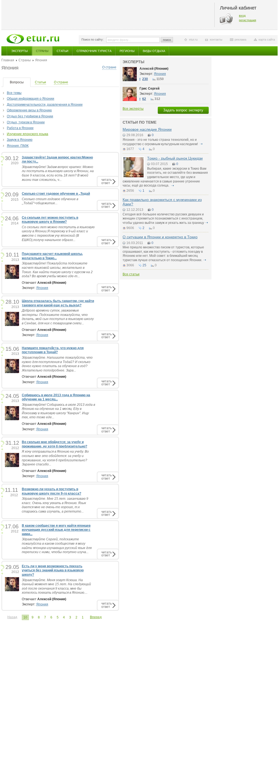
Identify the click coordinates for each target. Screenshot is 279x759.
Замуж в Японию (19, 140)
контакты (216, 39)
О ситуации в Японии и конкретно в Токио (160, 237)
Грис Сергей (149, 88)
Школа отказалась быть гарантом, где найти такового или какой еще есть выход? (58, 303)
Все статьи (131, 274)
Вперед (96, 617)
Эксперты (19, 51)
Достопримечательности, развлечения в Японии (45, 104)
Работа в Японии (20, 128)
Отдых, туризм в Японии (26, 122)
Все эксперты (133, 109)
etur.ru (193, 39)
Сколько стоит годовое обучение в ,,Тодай (56, 194)
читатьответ (106, 181)
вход (242, 15)
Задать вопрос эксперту (183, 110)
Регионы (127, 51)
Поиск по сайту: (92, 39)
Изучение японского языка (27, 134)
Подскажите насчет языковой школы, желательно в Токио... (52, 256)
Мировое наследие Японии (147, 129)
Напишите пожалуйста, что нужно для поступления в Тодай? (53, 350)
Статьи (62, 51)
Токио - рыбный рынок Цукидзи (175, 158)
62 (144, 99)
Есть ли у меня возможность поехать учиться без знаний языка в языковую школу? (53, 570)
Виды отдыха (154, 51)
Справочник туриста (94, 51)
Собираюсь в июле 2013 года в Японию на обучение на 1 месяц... (56, 397)
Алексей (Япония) (154, 69)
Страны (42, 51)
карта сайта (267, 39)
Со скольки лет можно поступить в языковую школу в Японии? (50, 220)
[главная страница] (33, 39)
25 (144, 265)
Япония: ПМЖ (18, 146)
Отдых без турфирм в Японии (30, 116)
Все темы (14, 93)
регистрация (247, 20)
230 (145, 79)
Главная (7, 60)
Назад (12, 617)
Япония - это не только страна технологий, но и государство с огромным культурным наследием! (161, 142)
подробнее (201, 144)
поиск (167, 39)
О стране (109, 67)
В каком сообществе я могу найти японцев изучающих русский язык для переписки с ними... (56, 530)
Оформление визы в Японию (29, 110)
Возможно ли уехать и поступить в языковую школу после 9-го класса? (51, 491)
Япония (42, 288)
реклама (240, 39)
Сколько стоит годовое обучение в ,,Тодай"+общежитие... (50, 201)
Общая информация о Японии (30, 98)
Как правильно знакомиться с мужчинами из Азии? (162, 201)
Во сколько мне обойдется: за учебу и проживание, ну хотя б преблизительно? (54, 444)
